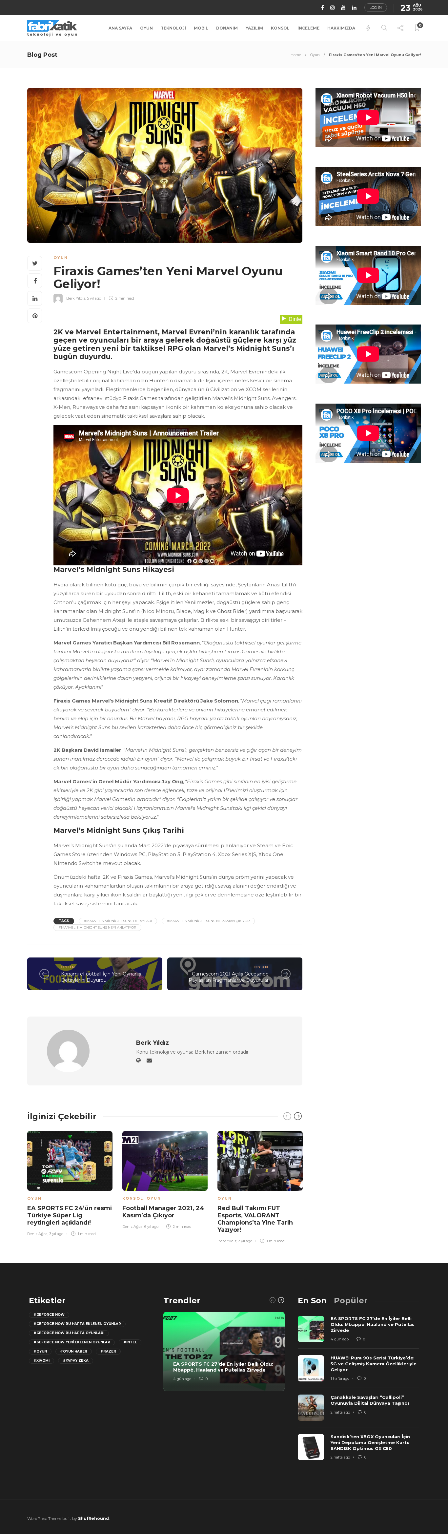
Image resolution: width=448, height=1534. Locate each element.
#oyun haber (73, 1351)
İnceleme (308, 28)
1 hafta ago (340, 1378)
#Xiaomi (41, 1360)
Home (296, 55)
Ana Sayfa (120, 28)
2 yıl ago (245, 1241)
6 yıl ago (151, 1226)
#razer (108, 1351)
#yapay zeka (76, 1360)
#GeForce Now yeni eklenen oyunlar (71, 1342)
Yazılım (254, 28)
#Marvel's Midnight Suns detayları (118, 921)
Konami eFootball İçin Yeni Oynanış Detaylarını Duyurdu (101, 977)
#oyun (40, 1351)
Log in (376, 7)
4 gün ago (182, 1378)
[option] (69, 1182)
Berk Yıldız (75, 298)
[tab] (312, 1300)
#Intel (130, 1342)
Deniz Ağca (37, 1233)
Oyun (146, 28)
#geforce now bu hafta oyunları (68, 1333)
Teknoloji (173, 28)
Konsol (280, 28)
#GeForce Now (49, 1315)
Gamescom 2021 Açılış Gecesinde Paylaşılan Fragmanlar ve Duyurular (229, 977)
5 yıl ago (94, 298)
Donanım (227, 28)
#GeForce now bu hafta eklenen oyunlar (77, 1324)
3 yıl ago (56, 1233)
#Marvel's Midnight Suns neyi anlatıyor (97, 927)
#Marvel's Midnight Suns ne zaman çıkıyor (208, 921)
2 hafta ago (340, 1412)
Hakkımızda (341, 28)
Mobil (201, 28)
